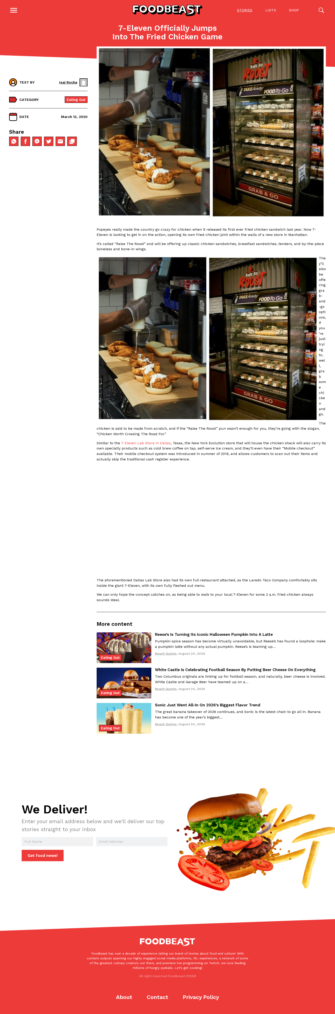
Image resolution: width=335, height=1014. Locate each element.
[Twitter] (48, 141)
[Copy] (72, 141)
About (124, 997)
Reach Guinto (166, 653)
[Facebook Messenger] (37, 141)
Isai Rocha (68, 82)
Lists (270, 10)
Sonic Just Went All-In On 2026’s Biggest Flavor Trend (207, 705)
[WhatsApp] (13, 141)
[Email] (60, 141)
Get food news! (43, 855)
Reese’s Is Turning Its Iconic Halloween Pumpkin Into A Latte (214, 634)
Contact (157, 997)
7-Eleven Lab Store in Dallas (146, 443)
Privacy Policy (201, 997)
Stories (244, 10)
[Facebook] (25, 141)
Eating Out (76, 99)
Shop (294, 10)
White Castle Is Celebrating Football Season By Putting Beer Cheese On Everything (235, 669)
